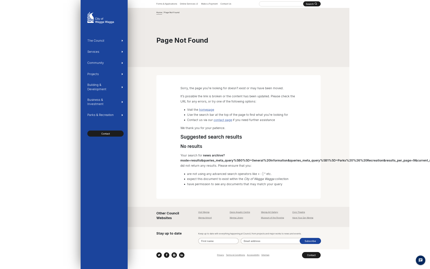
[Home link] (100, 18)
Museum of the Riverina (272, 217)
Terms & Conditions (235, 255)
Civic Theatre (298, 212)
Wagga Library (236, 217)
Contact (105, 133)
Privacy (220, 255)
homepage (206, 109)
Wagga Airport (205, 217)
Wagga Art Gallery (269, 212)
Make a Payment (209, 4)
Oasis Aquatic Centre (240, 212)
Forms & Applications (166, 4)
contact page (223, 120)
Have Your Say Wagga (302, 217)
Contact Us (225, 4)
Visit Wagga (203, 212)
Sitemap (265, 255)
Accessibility (253, 255)
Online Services (188, 4)
